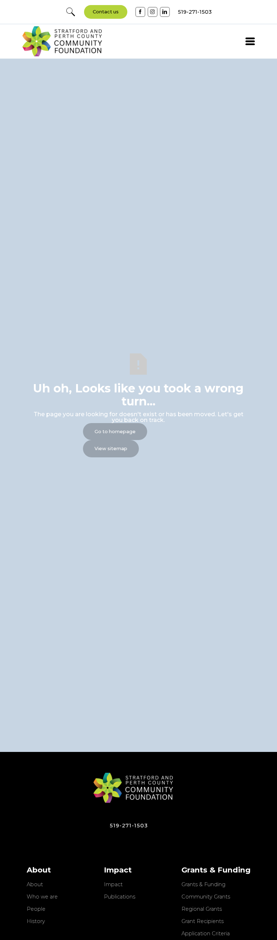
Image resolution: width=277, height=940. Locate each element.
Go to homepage (115, 431)
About (35, 885)
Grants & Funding (203, 885)
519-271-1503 (129, 825)
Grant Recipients (202, 921)
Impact (113, 885)
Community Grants (205, 897)
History (36, 921)
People (36, 909)
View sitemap (110, 448)
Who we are (42, 897)
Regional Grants (201, 909)
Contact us (106, 11)
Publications (119, 897)
